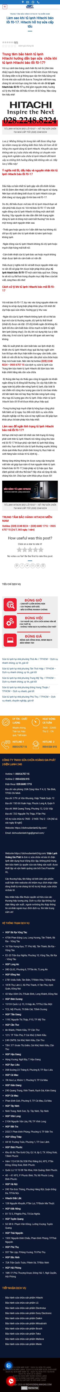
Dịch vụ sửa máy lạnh (14, 1370)
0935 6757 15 (20, 746)
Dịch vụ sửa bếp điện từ (17, 1372)
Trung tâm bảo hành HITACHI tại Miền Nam (30, 14)
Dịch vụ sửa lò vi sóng (30, 1374)
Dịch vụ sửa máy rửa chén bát (41, 1370)
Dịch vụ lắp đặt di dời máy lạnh (30, 1380)
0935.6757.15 (22, 774)
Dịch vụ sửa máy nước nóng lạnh (30, 1376)
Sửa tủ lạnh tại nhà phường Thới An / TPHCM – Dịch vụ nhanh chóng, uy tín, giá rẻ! (30, 661)
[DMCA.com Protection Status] (30, 1388)
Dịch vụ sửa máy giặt (18, 1367)
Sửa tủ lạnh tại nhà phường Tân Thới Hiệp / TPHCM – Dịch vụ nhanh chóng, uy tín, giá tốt (29, 670)
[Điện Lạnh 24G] (30, 6)
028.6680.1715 (24, 784)
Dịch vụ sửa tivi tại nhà (42, 1372)
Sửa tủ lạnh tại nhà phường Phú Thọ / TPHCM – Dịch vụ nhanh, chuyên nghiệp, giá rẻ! (28, 698)
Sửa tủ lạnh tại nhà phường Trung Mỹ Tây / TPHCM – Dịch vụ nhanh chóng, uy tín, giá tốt (28, 680)
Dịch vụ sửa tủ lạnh (41, 1367)
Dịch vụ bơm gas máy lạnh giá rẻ (30, 1378)
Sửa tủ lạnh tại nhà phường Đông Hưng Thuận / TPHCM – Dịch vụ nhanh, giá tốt (26, 689)
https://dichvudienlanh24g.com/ (31, 827)
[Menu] (4, 6)
